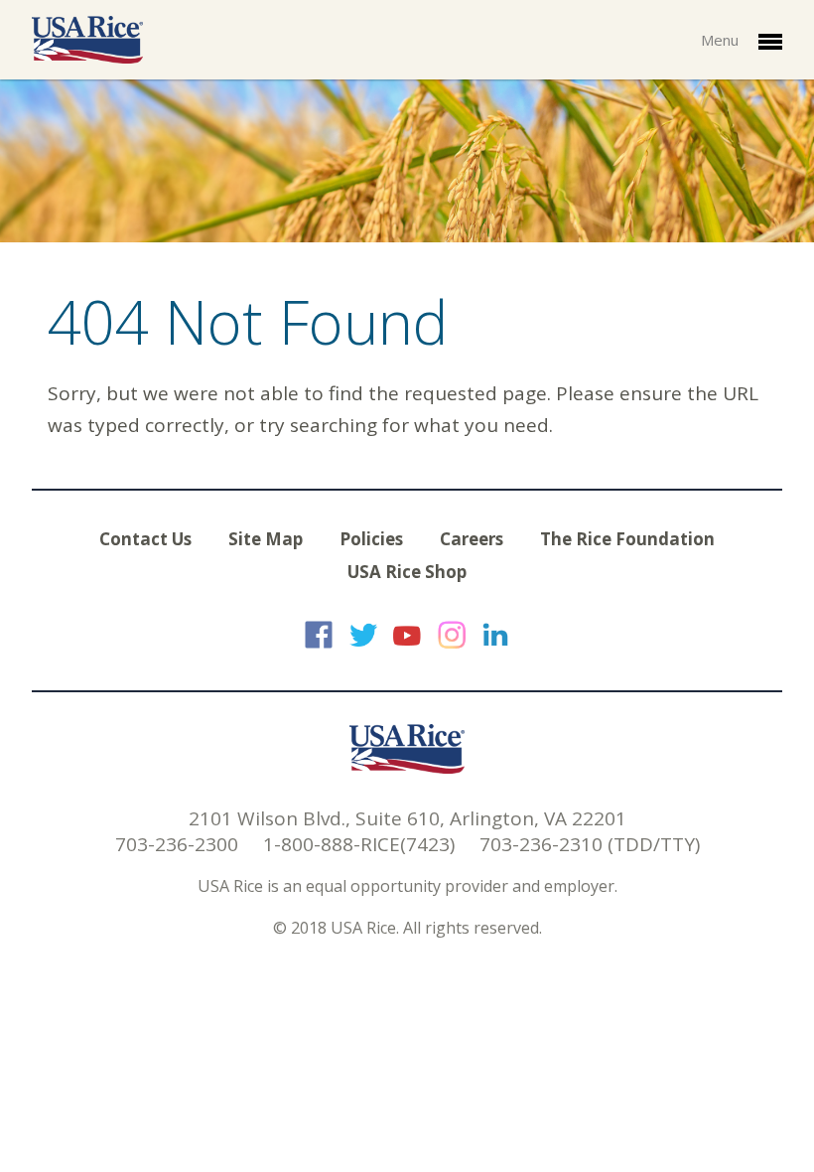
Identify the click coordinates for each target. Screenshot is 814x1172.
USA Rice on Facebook (319, 635)
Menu (722, 40)
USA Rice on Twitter (363, 635)
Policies (371, 538)
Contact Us (145, 538)
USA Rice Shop (407, 571)
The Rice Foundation (627, 538)
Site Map (265, 538)
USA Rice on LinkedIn (495, 635)
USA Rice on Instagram (452, 635)
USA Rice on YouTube (407, 635)
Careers (471, 538)
